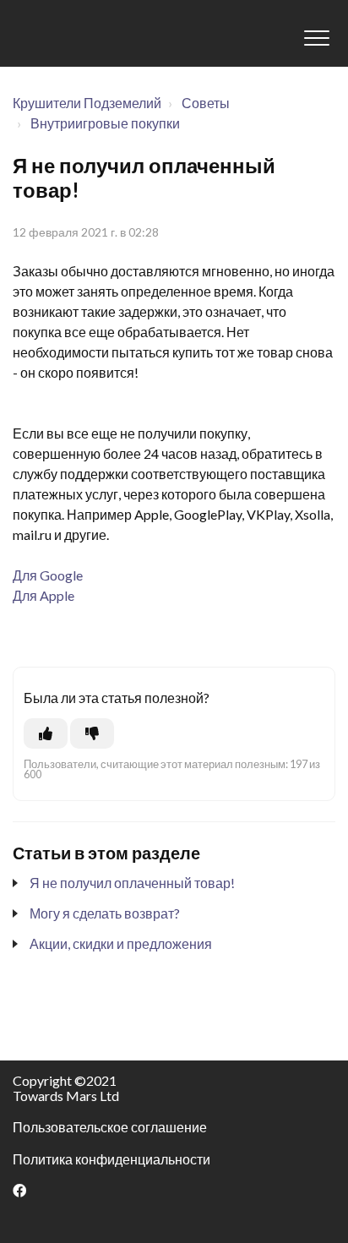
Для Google (48, 575)
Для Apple (43, 595)
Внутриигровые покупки (105, 123)
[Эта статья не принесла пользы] (92, 733)
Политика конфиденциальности (111, 1159)
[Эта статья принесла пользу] (46, 733)
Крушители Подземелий (87, 103)
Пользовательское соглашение (110, 1127)
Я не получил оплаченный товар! (132, 883)
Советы (206, 103)
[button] (316, 38)
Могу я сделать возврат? (105, 913)
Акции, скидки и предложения (121, 943)
